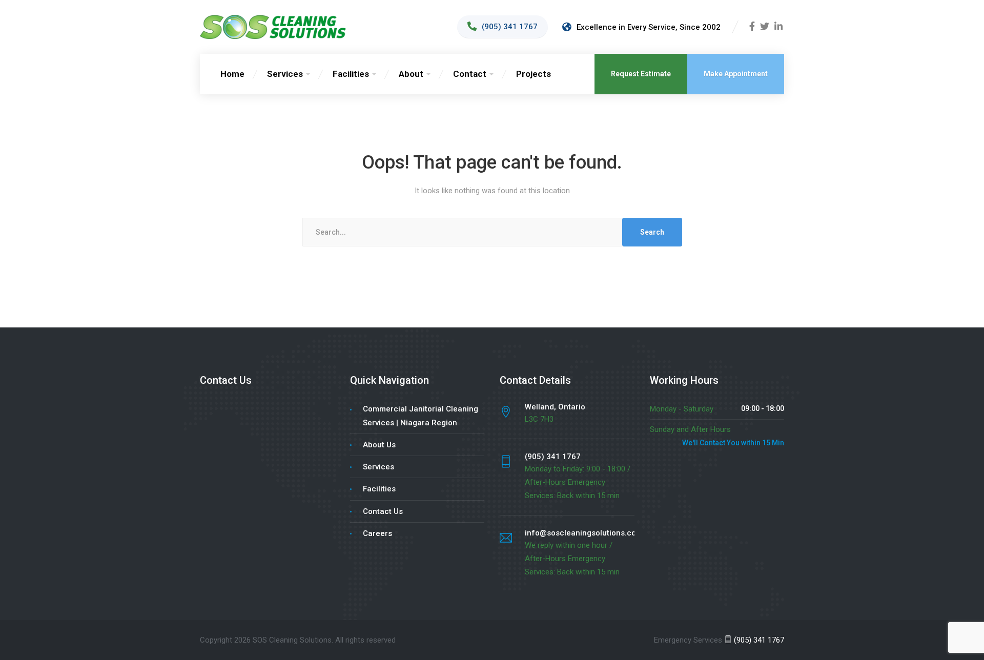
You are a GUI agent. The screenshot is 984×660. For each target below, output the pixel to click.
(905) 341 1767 (758, 640)
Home (232, 74)
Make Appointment (736, 74)
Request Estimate (641, 74)
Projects (533, 74)
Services (285, 74)
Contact (469, 74)
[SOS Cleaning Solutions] (273, 26)
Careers (377, 533)
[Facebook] (752, 27)
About (411, 74)
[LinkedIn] (778, 27)
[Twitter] (764, 27)
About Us (379, 444)
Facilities (351, 74)
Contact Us (383, 511)
